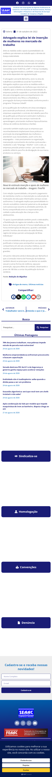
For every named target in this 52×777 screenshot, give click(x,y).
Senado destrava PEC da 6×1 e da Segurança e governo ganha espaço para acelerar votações (23, 368)
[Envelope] (34, 3)
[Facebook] (17, 3)
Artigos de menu (20, 284)
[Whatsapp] (29, 3)
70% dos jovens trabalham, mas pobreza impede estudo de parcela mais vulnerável (24, 344)
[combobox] (18, 327)
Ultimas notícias (36, 284)
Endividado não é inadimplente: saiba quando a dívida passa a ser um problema (24, 380)
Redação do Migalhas (18, 276)
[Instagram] (23, 3)
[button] (26, 18)
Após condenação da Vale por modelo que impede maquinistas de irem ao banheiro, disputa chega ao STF (26, 406)
